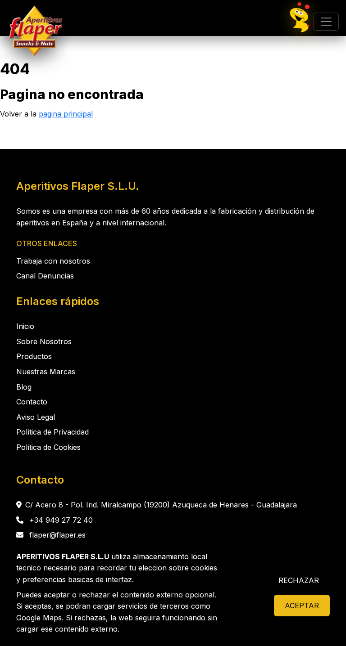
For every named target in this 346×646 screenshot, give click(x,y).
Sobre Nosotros (44, 341)
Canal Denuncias (45, 275)
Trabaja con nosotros (53, 260)
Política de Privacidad (52, 431)
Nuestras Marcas (45, 371)
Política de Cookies (48, 447)
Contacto (31, 401)
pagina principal (66, 113)
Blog (24, 386)
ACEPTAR (302, 605)
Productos (34, 356)
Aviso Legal (35, 417)
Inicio (25, 326)
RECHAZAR (298, 580)
